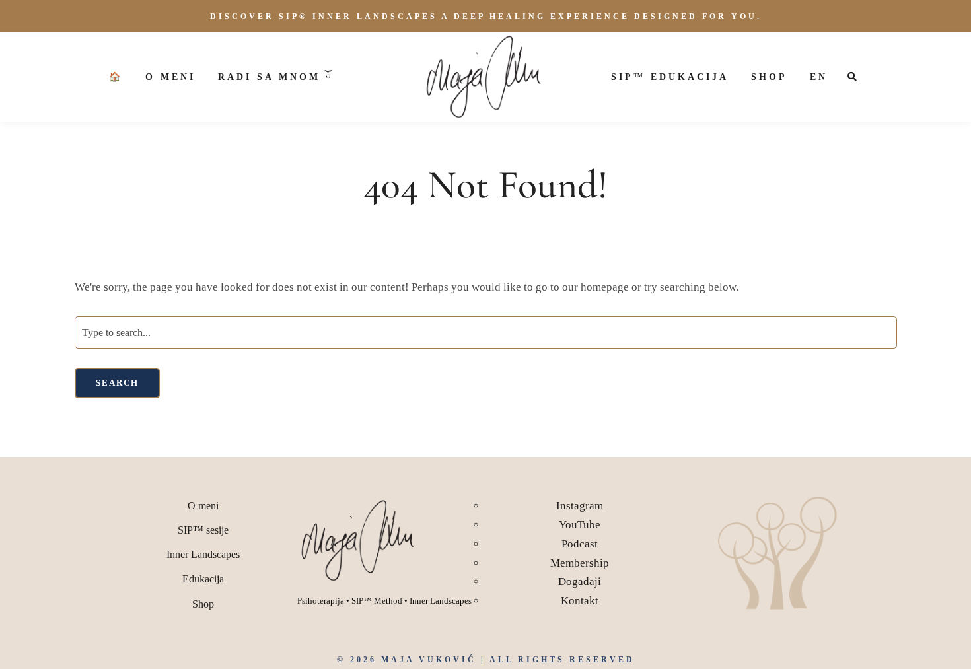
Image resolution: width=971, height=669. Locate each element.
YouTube (579, 524)
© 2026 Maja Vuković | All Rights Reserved (486, 659)
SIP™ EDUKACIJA (670, 77)
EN (819, 77)
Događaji (579, 581)
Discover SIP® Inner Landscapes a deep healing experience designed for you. (486, 16)
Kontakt (579, 600)
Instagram (579, 505)
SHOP (769, 77)
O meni (170, 77)
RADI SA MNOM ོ (275, 77)
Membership (579, 563)
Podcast (579, 544)
